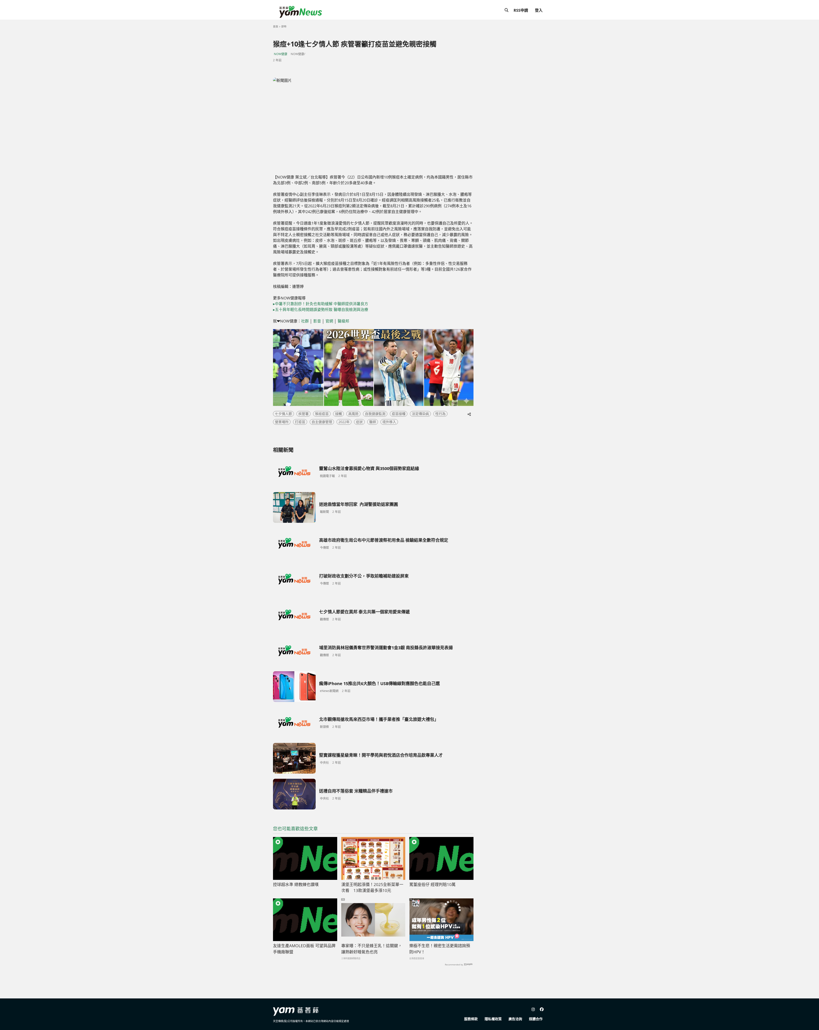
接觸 (338, 413)
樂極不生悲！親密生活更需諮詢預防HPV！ (439, 949)
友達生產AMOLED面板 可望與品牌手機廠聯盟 (304, 949)
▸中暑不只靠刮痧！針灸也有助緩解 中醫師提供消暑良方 (320, 303)
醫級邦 (343, 321)
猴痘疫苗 (322, 413)
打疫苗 (300, 422)
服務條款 (471, 1019)
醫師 (372, 422)
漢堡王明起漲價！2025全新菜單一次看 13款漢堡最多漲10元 (372, 887)
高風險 (353, 413)
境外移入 (389, 422)
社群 (305, 321)
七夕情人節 (283, 413)
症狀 (359, 422)
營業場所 (282, 422)
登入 (539, 10)
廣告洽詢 (515, 1019)
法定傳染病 (420, 413)
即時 (283, 26)
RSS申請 (521, 10)
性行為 (440, 413)
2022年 (344, 422)
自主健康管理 (322, 422)
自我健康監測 (375, 413)
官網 (329, 321)
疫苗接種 (398, 413)
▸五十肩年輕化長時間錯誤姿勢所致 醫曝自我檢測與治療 (320, 309)
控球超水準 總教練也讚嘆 (296, 884)
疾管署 (303, 413)
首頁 (275, 26)
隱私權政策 (493, 1019)
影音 (317, 321)
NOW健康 (280, 54)
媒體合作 (536, 1019)
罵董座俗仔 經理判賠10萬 (432, 884)
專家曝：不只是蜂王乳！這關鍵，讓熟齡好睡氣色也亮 (371, 949)
